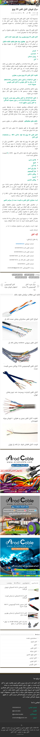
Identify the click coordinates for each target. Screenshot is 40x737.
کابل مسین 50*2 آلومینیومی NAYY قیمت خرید (15, 605)
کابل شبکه (33, 651)
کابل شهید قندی (32, 655)
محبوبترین (26, 583)
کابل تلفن (34, 648)
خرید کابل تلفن (29, 275)
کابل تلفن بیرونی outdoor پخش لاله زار (23, 342)
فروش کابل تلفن (17, 275)
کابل (27, 13)
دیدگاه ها (17, 583)
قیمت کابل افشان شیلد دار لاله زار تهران (23, 444)
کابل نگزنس (33, 664)
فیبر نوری (34, 641)
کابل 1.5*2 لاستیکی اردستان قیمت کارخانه (16, 597)
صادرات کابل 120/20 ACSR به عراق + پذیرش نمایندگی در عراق (15, 623)
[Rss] (21, 725)
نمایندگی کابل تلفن (21, 277)
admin (34, 13)
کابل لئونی (33, 661)
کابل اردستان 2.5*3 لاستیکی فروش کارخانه (16, 588)
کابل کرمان (33, 658)
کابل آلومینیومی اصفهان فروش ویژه (10, 284)
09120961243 (20, 244)
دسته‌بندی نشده (31, 638)
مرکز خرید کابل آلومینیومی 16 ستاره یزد (29, 286)
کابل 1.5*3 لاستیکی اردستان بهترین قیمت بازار (15, 614)
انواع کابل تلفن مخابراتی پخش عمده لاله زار (21, 319)
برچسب (9, 583)
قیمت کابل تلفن (34, 277)
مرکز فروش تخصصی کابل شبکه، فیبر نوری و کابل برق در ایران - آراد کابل (15, 731)
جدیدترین (35, 583)
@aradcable (16, 711)
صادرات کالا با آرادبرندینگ (20, 734)
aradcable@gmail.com (19, 718)
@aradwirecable (17, 714)
